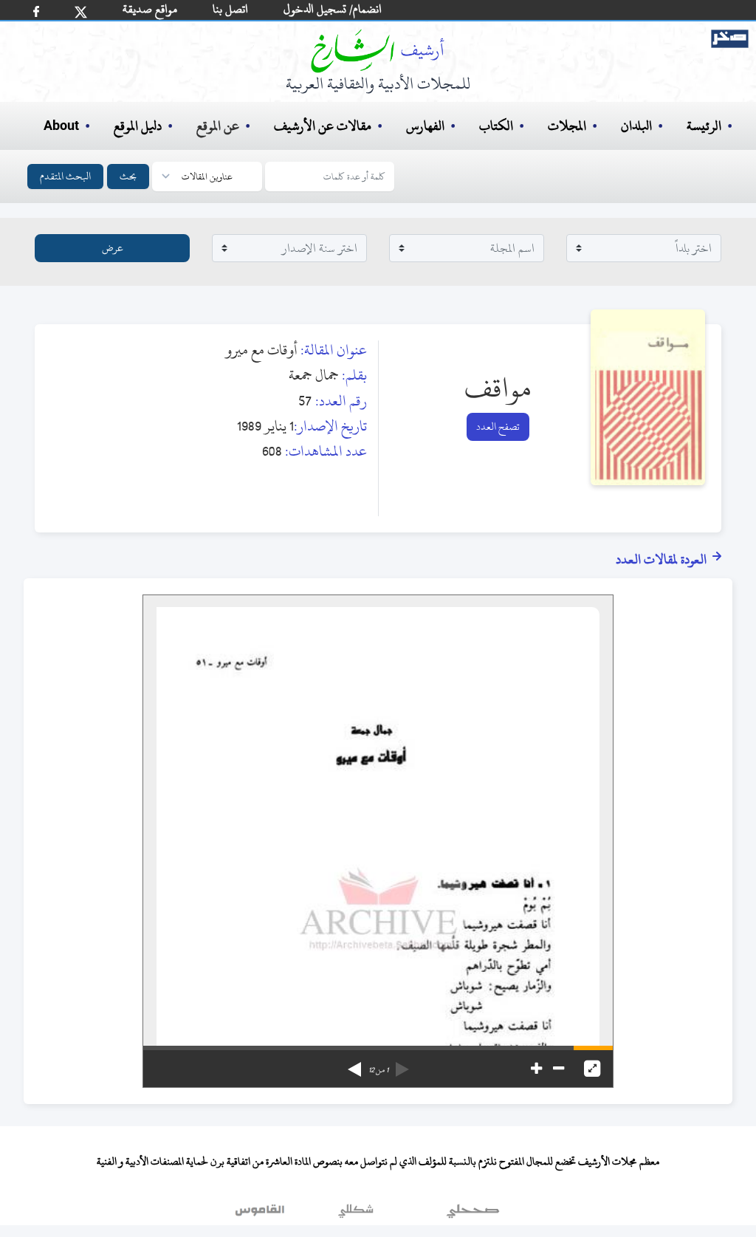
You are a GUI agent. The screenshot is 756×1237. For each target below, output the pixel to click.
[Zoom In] (536, 1068)
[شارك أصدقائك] (36, 11)
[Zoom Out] (558, 1068)
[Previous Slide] (402, 1064)
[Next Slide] (354, 1064)
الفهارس (425, 126)
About (61, 126)
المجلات (567, 126)
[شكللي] (355, 1214)
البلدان (636, 126)
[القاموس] (261, 1214)
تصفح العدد (498, 426)
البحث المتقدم (65, 176)
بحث (128, 176)
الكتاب (496, 126)
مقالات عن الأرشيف (322, 126)
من (378, 1070)
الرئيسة (704, 126)
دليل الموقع (138, 126)
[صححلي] (473, 1214)
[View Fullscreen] (592, 1068)
